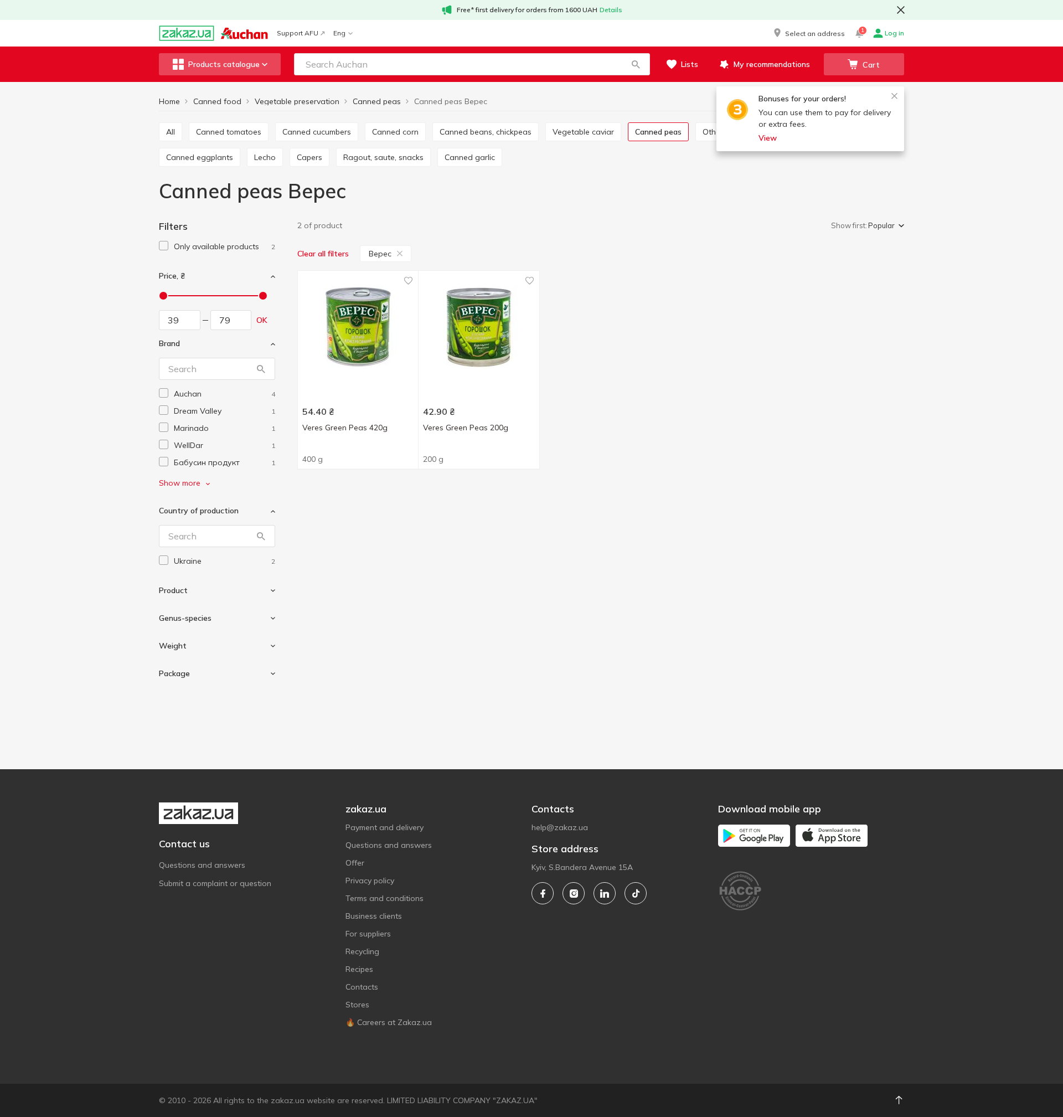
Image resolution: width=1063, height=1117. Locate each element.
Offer (354, 863)
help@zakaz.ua (560, 827)
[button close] (901, 10)
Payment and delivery (384, 827)
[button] (808, 33)
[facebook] (543, 893)
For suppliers (368, 934)
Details (611, 10)
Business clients (373, 916)
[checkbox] (163, 245)
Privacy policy (369, 881)
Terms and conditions (384, 898)
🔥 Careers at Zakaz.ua (388, 1022)
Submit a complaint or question (215, 883)
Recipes (359, 969)
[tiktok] (636, 893)
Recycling (362, 951)
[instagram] (574, 893)
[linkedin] (605, 893)
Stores (357, 1005)
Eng (339, 33)
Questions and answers (202, 865)
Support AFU (297, 33)
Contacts (361, 987)
